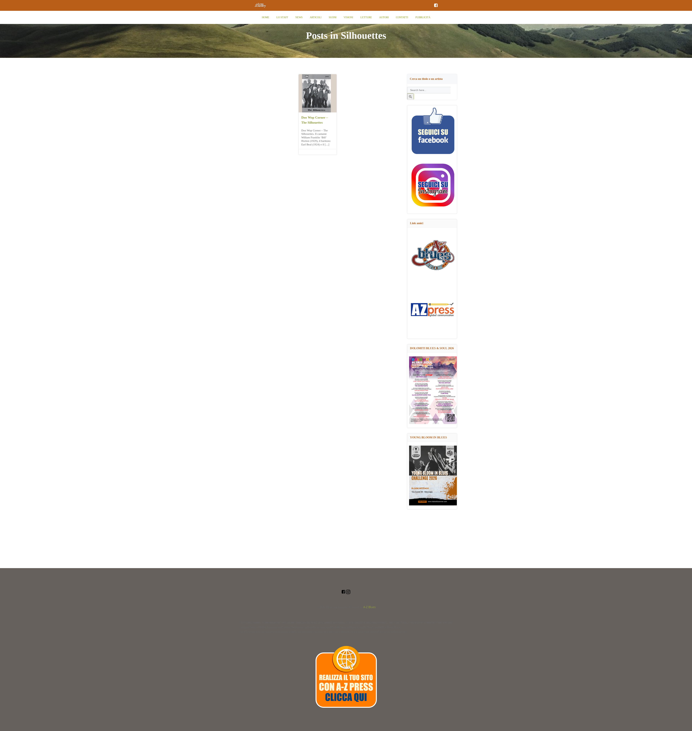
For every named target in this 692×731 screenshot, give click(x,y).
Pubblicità (422, 17)
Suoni (332, 17)
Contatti (402, 17)
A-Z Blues (369, 607)
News (299, 17)
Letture (366, 17)
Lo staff (282, 17)
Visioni (348, 17)
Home (265, 17)
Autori (384, 17)
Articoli (315, 17)
